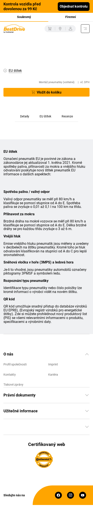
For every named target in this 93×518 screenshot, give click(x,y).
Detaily (24, 116)
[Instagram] (70, 495)
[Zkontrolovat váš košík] (50, 28)
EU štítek (45, 116)
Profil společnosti (15, 364)
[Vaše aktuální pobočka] (60, 28)
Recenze (67, 116)
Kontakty (9, 374)
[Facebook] (58, 495)
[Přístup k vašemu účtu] (70, 28)
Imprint (53, 364)
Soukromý (24, 17)
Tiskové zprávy (13, 384)
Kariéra (53, 374)
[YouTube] (82, 495)
